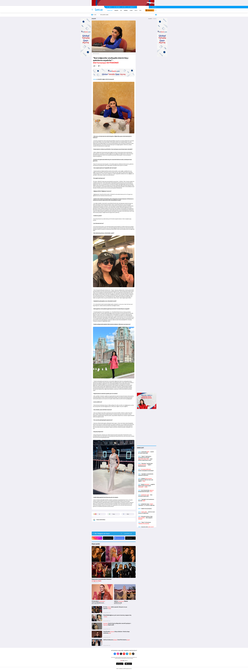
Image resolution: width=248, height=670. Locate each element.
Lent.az (94, 79)
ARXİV (122, 650)
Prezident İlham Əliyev (148, 14)
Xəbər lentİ (109, 10)
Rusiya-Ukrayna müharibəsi (107, 14)
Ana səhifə (150, 18)
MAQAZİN (116, 10)
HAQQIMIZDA (126, 650)
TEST (140, 10)
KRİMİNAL (126, 10)
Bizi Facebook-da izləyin (120, 538)
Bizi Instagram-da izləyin (97, 538)
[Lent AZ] (99, 9)
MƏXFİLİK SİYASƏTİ (133, 650)
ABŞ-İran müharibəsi (122, 14)
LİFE (121, 10)
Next (156, 15)
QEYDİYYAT (154, 7)
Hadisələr (95, 14)
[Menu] (92, 9)
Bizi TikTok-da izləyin (108, 538)
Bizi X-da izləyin (129, 538)
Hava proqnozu (135, 14)
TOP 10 (136, 10)
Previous (92, 15)
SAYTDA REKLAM (114, 650)
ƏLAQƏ (119, 650)
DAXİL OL (148, 7)
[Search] (155, 10)
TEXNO (131, 10)
